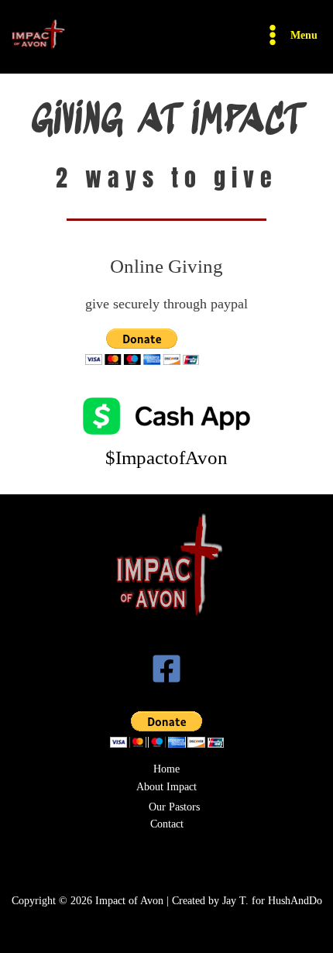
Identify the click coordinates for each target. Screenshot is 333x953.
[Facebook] (166, 669)
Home (166, 769)
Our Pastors (174, 807)
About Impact (166, 787)
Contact (167, 824)
